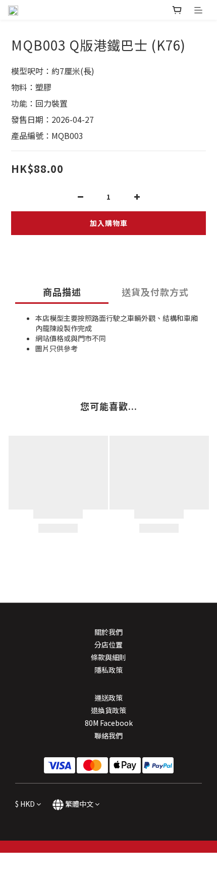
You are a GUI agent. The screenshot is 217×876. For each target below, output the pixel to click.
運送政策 (108, 698)
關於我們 (108, 632)
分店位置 (108, 644)
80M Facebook (109, 723)
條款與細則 (108, 657)
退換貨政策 (108, 710)
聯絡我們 (108, 735)
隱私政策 (108, 670)
